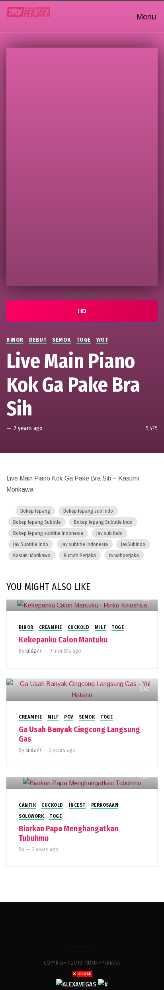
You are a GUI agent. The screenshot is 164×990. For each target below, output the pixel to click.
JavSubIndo (133, 544)
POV (68, 717)
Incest (77, 805)
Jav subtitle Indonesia (84, 544)
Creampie (50, 627)
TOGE (83, 339)
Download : (82, 294)
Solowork (31, 816)
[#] (103, 984)
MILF (100, 627)
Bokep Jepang (35, 511)
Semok (61, 339)
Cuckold (79, 627)
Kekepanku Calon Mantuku (63, 639)
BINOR (14, 339)
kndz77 (33, 651)
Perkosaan (105, 805)
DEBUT (38, 339)
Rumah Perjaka (80, 555)
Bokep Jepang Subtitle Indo (103, 522)
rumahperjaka (124, 555)
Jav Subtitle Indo (30, 544)
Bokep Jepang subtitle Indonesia (48, 533)
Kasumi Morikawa (32, 555)
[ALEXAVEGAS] (76, 984)
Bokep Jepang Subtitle (37, 522)
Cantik (27, 805)
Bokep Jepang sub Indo (88, 511)
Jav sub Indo (109, 533)
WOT (102, 339)
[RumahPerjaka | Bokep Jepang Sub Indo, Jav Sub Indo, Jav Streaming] (28, 12)
